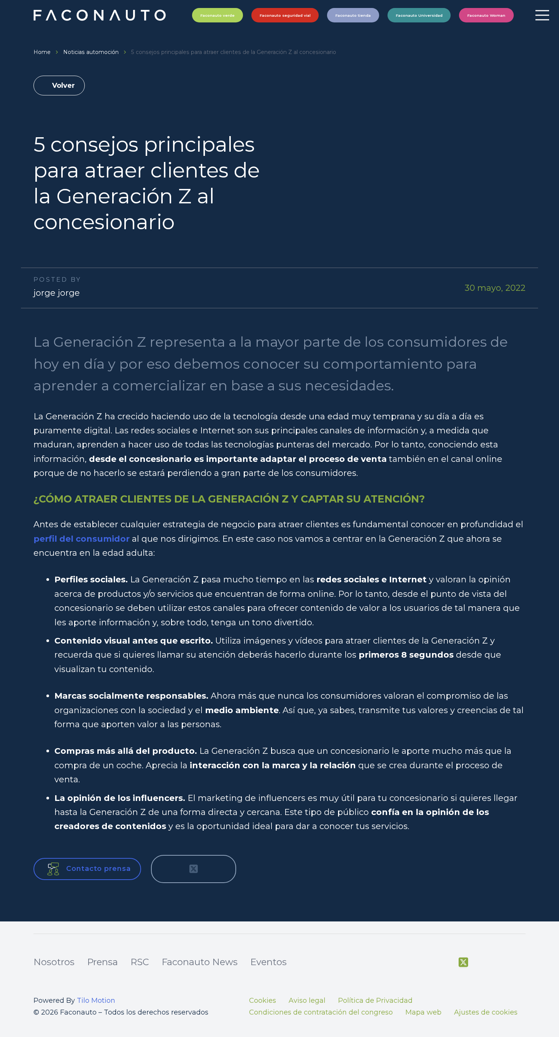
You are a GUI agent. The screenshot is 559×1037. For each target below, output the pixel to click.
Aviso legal (307, 1000)
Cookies (262, 1000)
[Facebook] (444, 962)
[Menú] (542, 15)
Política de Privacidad (375, 1000)
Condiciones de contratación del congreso (321, 1012)
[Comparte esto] (168, 869)
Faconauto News (200, 961)
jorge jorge (56, 293)
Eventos (268, 961)
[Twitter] (463, 962)
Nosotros (54, 961)
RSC (139, 961)
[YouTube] (482, 962)
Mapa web (423, 1012)
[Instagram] (502, 963)
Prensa (102, 961)
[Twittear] (193, 869)
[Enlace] (100, 15)
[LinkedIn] (521, 962)
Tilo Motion (96, 1000)
